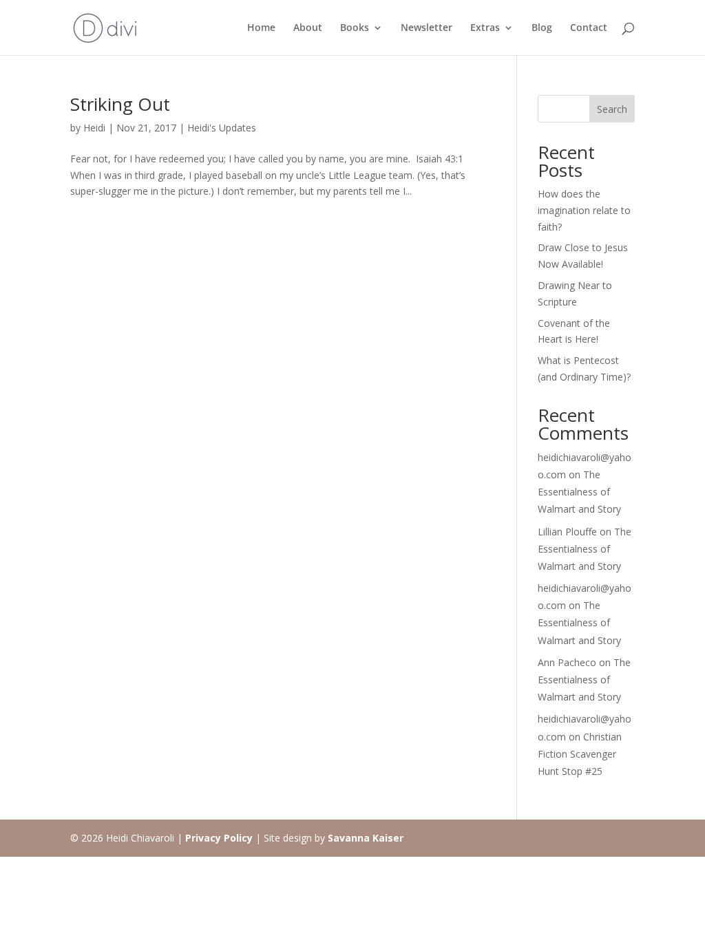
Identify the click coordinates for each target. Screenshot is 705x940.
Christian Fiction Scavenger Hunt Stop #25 (580, 754)
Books (354, 28)
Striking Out (120, 104)
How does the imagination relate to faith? (584, 210)
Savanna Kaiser (365, 837)
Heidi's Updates (221, 127)
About (307, 28)
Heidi (94, 127)
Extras (485, 28)
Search (612, 109)
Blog (542, 28)
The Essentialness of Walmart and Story (579, 491)
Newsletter (426, 28)
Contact (588, 28)
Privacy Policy (219, 837)
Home (261, 28)
